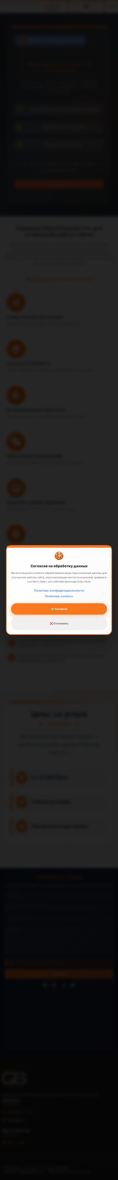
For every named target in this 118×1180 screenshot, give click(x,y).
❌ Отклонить (59, 623)
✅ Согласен (59, 609)
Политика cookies (59, 596)
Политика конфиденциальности (59, 590)
